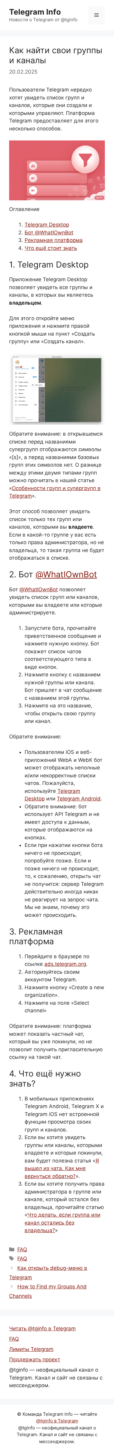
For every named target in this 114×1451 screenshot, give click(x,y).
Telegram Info (35, 11)
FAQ (22, 1249)
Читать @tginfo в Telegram (42, 1328)
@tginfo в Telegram (57, 1421)
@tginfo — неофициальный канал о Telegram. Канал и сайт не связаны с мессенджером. (55, 1377)
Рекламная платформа (54, 240)
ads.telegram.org (65, 964)
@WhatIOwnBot (66, 574)
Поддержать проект (34, 1359)
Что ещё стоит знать (51, 248)
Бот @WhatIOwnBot (49, 233)
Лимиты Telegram (31, 1349)
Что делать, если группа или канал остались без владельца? (62, 1222)
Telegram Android (79, 799)
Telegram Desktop (47, 225)
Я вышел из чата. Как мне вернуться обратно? (62, 1168)
